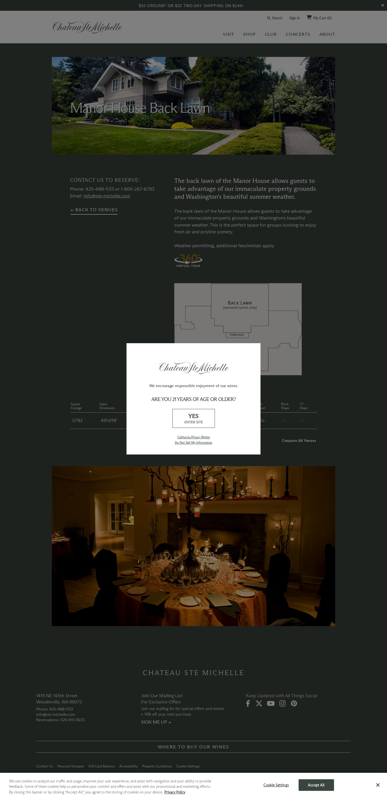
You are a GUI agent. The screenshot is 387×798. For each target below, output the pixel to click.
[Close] (378, 785)
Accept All (316, 784)
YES (193, 418)
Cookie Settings (276, 784)
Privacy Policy (174, 792)
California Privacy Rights (193, 437)
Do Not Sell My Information (193, 443)
